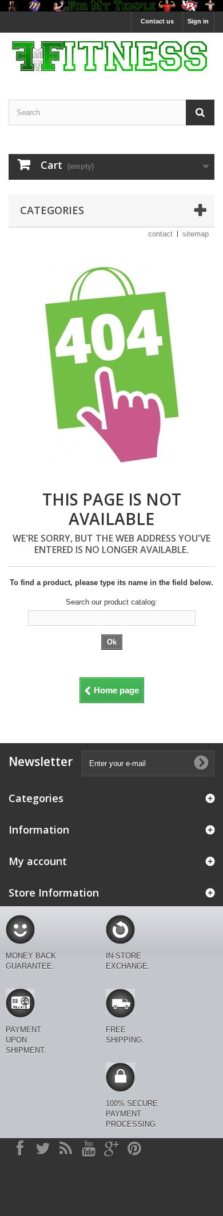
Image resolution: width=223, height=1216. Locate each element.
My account (38, 861)
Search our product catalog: (111, 602)
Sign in (198, 21)
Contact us (157, 21)
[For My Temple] (111, 56)
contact (160, 234)
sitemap (195, 234)
